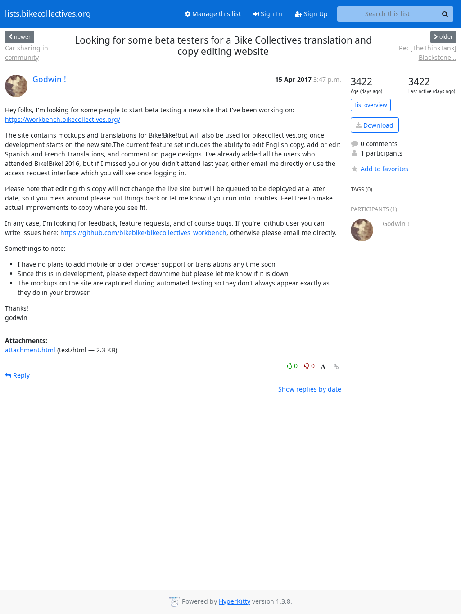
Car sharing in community (26, 53)
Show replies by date (309, 389)
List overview (370, 105)
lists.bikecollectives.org (48, 14)
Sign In (270, 13)
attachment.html (30, 350)
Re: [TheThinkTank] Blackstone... (427, 53)
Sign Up (315, 13)
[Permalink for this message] (336, 366)
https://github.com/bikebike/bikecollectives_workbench (143, 232)
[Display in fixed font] (323, 367)
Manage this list (215, 13)
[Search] (445, 14)
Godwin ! (49, 79)
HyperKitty (234, 601)
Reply (20, 375)
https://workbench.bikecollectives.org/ (62, 119)
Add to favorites (384, 169)
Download (377, 125)
